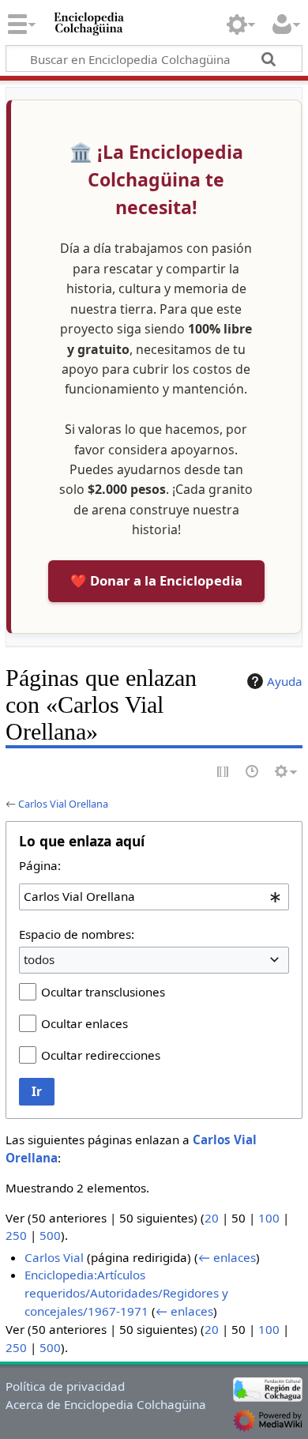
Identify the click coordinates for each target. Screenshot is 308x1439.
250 (16, 1235)
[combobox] (154, 896)
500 (50, 1235)
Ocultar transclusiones (103, 992)
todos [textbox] (39, 959)
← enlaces (227, 1257)
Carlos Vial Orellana (63, 804)
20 (212, 1218)
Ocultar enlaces (84, 1023)
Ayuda (284, 681)
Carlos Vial (54, 1257)
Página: (40, 865)
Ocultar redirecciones (100, 1055)
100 (269, 1218)
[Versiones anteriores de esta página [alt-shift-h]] (252, 772)
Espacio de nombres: (76, 934)
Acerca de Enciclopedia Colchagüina (106, 1404)
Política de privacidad (65, 1386)
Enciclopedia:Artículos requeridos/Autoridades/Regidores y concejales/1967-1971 (126, 1293)
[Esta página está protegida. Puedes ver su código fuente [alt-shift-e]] (223, 772)
